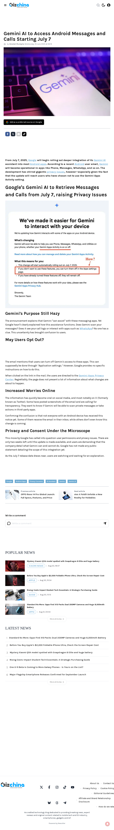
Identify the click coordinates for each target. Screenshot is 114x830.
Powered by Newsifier (57, 823)
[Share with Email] (18, 134)
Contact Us (108, 783)
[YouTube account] (72, 787)
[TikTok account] (64, 787)
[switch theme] (103, 5)
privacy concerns (36, 481)
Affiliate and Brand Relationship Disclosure (95, 800)
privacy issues (55, 171)
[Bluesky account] (49, 802)
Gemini (103, 164)
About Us (94, 783)
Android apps (38, 164)
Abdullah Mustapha (16, 44)
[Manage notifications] (107, 824)
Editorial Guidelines (104, 793)
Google (32, 160)
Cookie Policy (107, 788)
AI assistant (51, 481)
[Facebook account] (49, 787)
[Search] (98, 5)
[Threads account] (57, 802)
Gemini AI (100, 160)
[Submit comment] (104, 523)
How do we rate (106, 806)
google (9, 481)
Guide (32, 594)
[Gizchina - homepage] (19, 5)
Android (79, 164)
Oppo (31, 612)
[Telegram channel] (64, 802)
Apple (32, 580)
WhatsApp (86, 328)
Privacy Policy (89, 788)
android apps (21, 481)
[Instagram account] (57, 787)
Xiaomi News (36, 565)
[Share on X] (13, 134)
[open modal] (108, 5)
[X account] (41, 787)
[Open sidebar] (5, 5)
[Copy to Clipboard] (24, 134)
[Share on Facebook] (7, 134)
